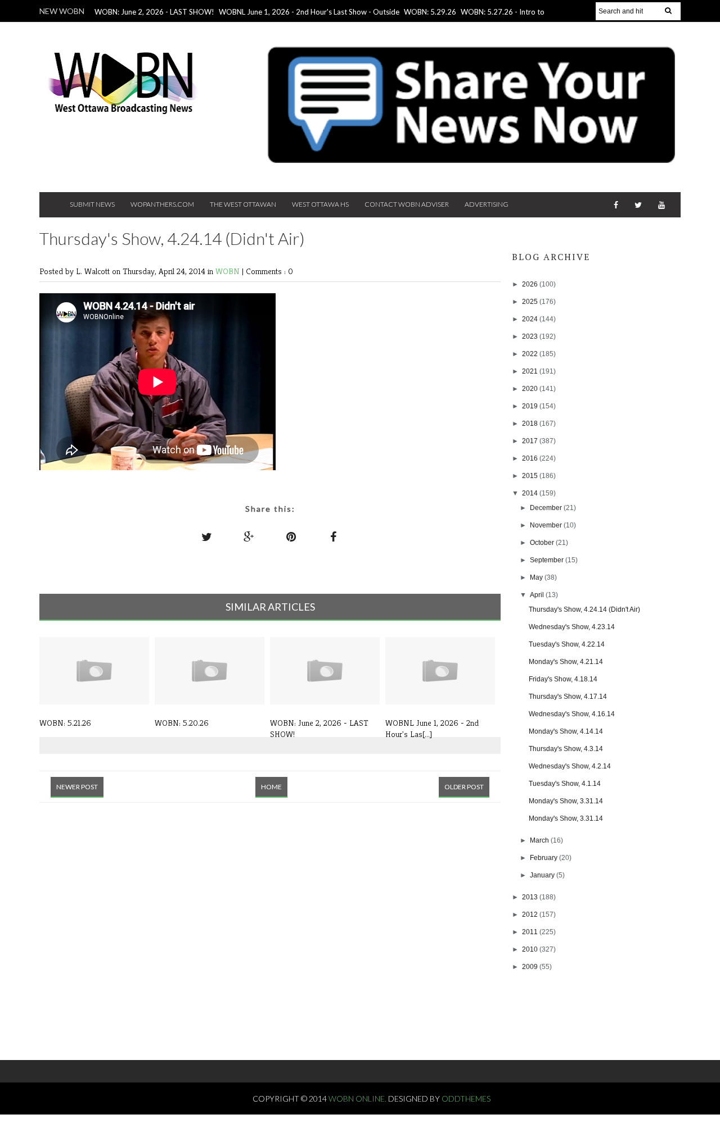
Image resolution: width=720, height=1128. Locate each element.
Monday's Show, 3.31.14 (566, 801)
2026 (530, 284)
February (544, 858)
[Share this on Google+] (249, 536)
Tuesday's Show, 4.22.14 (567, 644)
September (547, 560)
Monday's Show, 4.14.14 (566, 731)
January (543, 875)
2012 (530, 914)
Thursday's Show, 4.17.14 (568, 697)
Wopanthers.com (162, 204)
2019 (530, 406)
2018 (530, 423)
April (538, 595)
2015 (530, 476)
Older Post (464, 787)
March (540, 840)
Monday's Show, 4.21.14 (566, 662)
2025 (530, 302)
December (547, 508)
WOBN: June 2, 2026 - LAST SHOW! (154, 11)
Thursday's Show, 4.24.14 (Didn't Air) (584, 609)
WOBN (228, 271)
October (543, 543)
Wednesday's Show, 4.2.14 (570, 766)
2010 (530, 949)
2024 (530, 319)
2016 (530, 458)
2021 (530, 371)
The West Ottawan (243, 204)
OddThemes (466, 1098)
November (547, 525)
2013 (530, 897)
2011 (530, 932)
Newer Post (77, 787)
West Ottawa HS (320, 204)
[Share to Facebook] (333, 536)
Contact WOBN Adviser (406, 204)
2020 (530, 389)
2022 (530, 354)
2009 (530, 967)
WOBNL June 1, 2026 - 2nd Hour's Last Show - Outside (309, 11)
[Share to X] (207, 536)
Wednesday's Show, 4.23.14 (572, 627)
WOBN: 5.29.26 (430, 11)
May (537, 577)
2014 (530, 493)
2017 (530, 441)
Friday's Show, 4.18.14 (563, 679)
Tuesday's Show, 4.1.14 (565, 784)
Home (271, 787)
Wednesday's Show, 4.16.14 (572, 714)
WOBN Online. (358, 1098)
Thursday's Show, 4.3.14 (566, 749)
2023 (530, 336)
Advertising (486, 204)
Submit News (92, 204)
